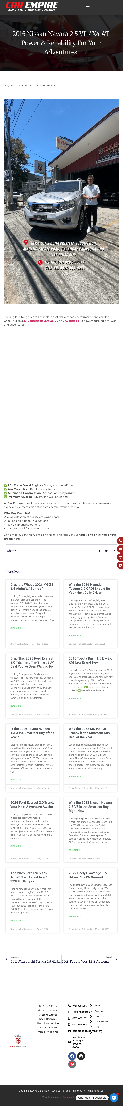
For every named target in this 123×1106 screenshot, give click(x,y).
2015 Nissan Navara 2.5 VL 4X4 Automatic (51, 320)
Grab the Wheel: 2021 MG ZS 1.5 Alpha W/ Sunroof (31, 587)
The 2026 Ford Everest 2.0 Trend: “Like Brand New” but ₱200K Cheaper (31, 877)
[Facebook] (72, 1056)
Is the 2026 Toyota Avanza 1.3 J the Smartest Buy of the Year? (32, 733)
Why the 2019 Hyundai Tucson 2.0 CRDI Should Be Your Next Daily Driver (89, 589)
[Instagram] (81, 1056)
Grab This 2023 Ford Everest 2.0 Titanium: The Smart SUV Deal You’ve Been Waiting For (32, 662)
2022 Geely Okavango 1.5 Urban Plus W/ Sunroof (88, 875)
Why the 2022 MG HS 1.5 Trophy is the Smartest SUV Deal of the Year (89, 733)
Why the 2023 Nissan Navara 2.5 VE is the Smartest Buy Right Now (90, 807)
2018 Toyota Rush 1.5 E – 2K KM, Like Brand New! (90, 660)
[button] (88, 8)
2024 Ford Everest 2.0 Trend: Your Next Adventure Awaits (32, 805)
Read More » (16, 628)
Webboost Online (72, 1097)
